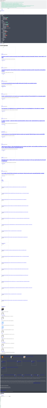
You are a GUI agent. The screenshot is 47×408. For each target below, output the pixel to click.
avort (3, 16)
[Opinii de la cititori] (4, 86)
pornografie (5, 35)
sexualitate (3, 32)
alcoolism (4, 39)
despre (2, 15)
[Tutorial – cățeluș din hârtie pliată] (23, 376)
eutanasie (4, 29)
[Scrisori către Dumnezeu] (15, 376)
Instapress (3, 337)
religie (3, 25)
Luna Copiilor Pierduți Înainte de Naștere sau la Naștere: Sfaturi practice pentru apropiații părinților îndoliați (23, 173)
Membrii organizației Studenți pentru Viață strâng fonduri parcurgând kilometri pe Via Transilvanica (14, 199)
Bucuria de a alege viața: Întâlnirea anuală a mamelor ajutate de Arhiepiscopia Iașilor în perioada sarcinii (15, 300)
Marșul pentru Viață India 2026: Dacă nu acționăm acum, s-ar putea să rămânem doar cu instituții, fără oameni (15, 218)
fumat (3, 40)
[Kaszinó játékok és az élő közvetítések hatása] (19, 365)
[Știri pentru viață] (2, 10)
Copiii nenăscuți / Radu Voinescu (7, 356)
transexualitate (4, 37)
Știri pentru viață (3, 54)
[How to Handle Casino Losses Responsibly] (33, 365)
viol (3, 38)
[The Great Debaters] (32, 376)
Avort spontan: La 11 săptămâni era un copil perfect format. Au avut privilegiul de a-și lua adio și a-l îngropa (23, 108)
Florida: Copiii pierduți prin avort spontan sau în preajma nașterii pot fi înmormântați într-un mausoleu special (23, 96)
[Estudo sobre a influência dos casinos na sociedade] (4, 365)
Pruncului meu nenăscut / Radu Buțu (29, 356)
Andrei (2, 346)
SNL (2, 319)
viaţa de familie (4, 27)
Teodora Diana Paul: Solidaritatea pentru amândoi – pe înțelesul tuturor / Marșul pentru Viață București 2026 (12, 4)
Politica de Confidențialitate (3, 390)
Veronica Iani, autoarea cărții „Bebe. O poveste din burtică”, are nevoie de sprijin (11, 230)
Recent (2, 179)
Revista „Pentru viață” (5, 19)
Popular (2, 180)
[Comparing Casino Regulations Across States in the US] (4, 371)
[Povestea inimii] (5, 242)
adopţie (2, 20)
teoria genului (4, 36)
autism (3, 21)
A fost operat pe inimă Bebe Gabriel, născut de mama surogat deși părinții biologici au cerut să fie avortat (15, 275)
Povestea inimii (3, 2)
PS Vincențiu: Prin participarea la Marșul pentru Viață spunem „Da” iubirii (9, 7)
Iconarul (2, 328)
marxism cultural (5, 24)
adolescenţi (4, 23)
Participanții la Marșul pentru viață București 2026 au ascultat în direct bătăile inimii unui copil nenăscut (12, 3)
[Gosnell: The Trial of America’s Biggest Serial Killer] (2, 376)
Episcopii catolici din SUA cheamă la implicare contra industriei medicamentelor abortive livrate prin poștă (15, 205)
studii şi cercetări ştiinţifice (5, 31)
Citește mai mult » (3, 73)
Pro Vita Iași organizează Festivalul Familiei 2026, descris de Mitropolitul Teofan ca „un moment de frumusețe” (15, 193)
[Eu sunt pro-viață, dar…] (38, 376)
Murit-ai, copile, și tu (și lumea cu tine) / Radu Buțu (18, 356)
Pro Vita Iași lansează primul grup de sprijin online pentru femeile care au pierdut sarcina (19, 83)
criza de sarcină (5, 17)
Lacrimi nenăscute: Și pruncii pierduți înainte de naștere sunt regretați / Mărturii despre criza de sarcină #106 (23, 134)
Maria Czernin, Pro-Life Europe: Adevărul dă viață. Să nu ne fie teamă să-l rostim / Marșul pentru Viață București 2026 (14, 6)
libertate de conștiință (4, 28)
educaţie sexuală (4, 33)
